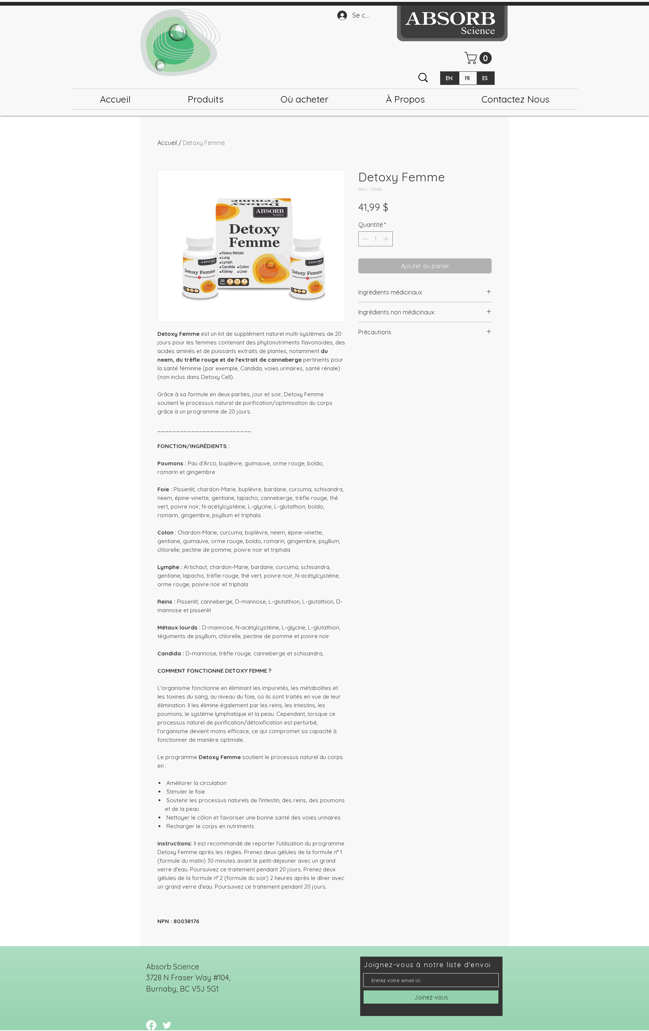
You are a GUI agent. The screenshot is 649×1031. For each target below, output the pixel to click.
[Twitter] (167, 1025)
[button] (480, 58)
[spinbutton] (375, 239)
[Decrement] (364, 239)
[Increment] (386, 239)
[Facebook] (151, 1025)
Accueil (167, 142)
